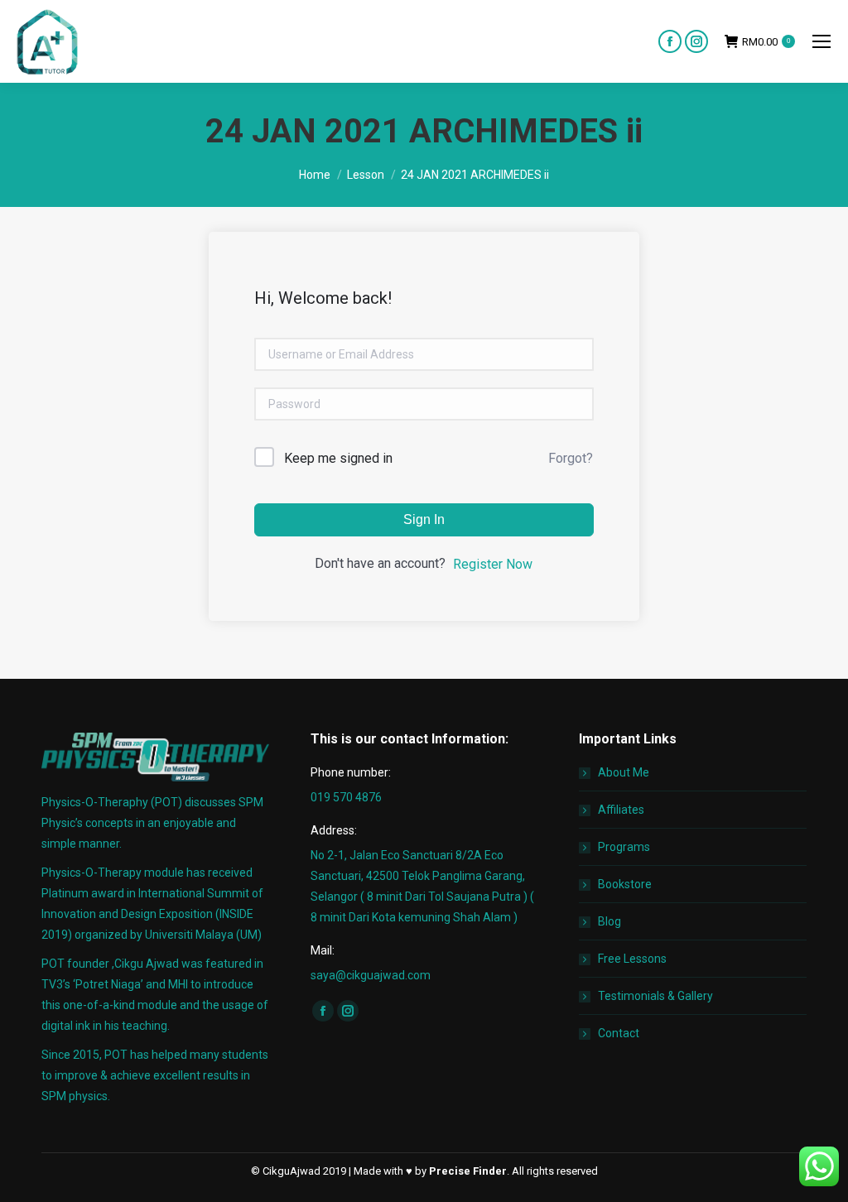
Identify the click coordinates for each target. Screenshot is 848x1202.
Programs (624, 846)
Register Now (492, 564)
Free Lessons (632, 958)
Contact (618, 1033)
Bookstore (625, 884)
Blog (609, 921)
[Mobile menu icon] (821, 41)
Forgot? (570, 458)
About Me (623, 772)
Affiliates (621, 809)
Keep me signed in (338, 458)
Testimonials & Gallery (655, 995)
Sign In (424, 519)
